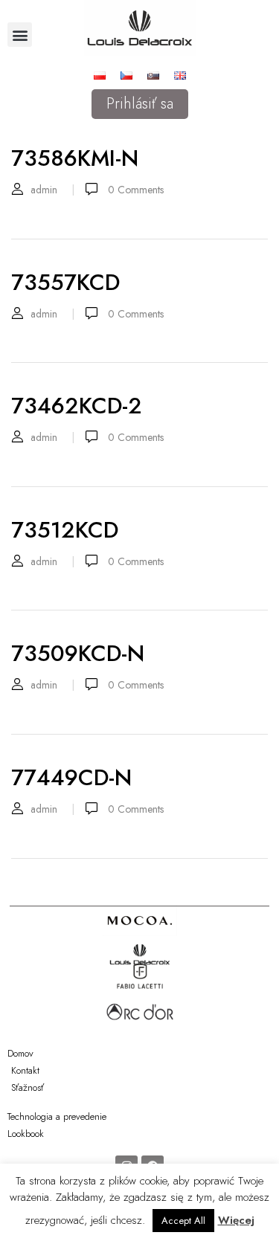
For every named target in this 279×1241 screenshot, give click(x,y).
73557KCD (65, 282)
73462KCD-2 (76, 406)
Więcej (236, 1220)
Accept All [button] (183, 1220)
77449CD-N (71, 777)
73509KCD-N (77, 653)
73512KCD (64, 530)
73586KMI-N (74, 158)
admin (44, 189)
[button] (19, 34)
